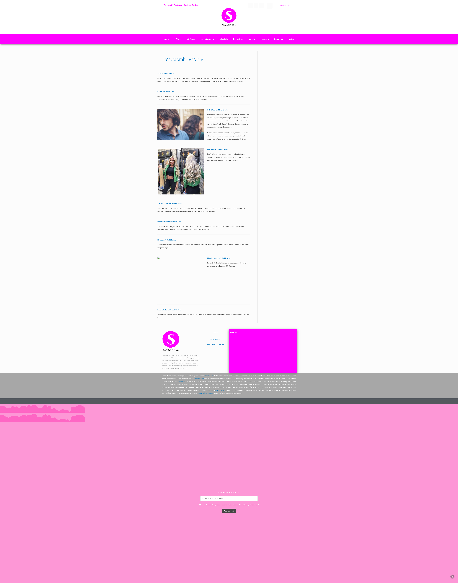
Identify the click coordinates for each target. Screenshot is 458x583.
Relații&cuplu (212, 110)
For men (252, 39)
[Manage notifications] (452, 576)
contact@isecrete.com (205, 393)
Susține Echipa (191, 5)
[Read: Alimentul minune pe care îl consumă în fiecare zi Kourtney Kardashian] (180, 279)
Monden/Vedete (163, 222)
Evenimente (211, 149)
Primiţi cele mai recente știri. (229, 492)
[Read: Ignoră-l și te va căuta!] (180, 124)
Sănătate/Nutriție (164, 203)
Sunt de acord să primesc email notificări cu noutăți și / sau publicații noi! (230, 505)
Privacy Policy (215, 339)
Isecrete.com (199, 379)
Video (291, 39)
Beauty (160, 92)
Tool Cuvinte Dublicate (215, 345)
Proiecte (178, 5)
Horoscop (161, 240)
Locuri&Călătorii (163, 310)
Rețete (160, 73)
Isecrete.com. (209, 376)
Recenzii (168, 5)
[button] (270, 6)
